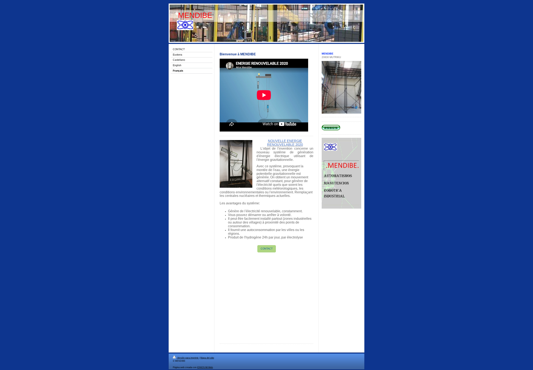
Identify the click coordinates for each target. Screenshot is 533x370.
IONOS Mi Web (205, 367)
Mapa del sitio (207, 357)
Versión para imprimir (188, 357)
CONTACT (267, 248)
